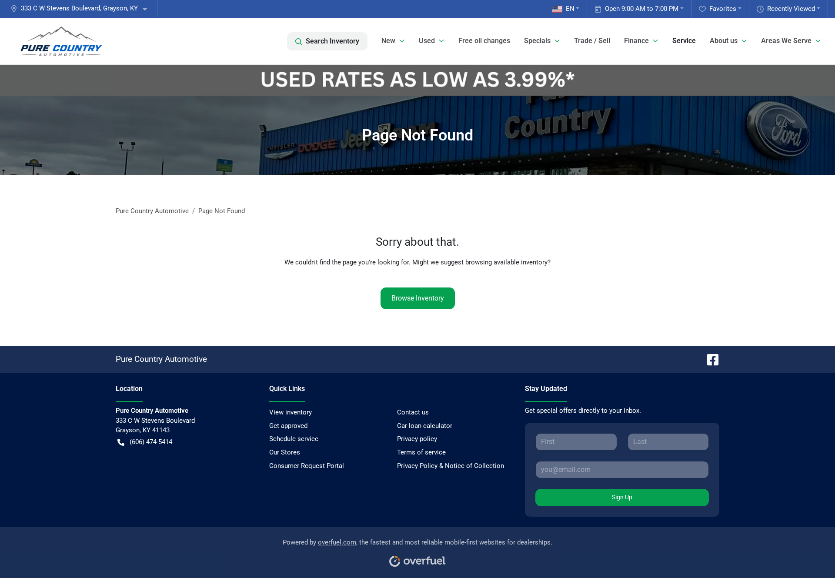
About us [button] (724, 41)
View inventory (290, 412)
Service (684, 41)
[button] (82, 8)
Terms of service (421, 452)
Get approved (288, 426)
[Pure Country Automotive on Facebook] (709, 359)
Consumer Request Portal (306, 466)
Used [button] (427, 41)
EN (570, 9)
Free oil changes (484, 41)
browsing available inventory (506, 262)
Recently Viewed (791, 9)
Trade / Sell (592, 41)
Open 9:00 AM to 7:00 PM (641, 9)
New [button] (388, 41)
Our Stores (284, 452)
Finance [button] (636, 41)
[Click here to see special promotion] (417, 80)
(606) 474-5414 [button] (151, 442)
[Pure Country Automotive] (61, 41)
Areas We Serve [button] (786, 41)
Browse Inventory (417, 298)
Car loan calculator (424, 426)
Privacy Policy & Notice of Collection (450, 466)
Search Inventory (332, 41)
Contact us (413, 412)
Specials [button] (537, 41)
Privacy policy (417, 439)
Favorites (722, 9)
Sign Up (622, 497)
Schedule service (293, 439)
